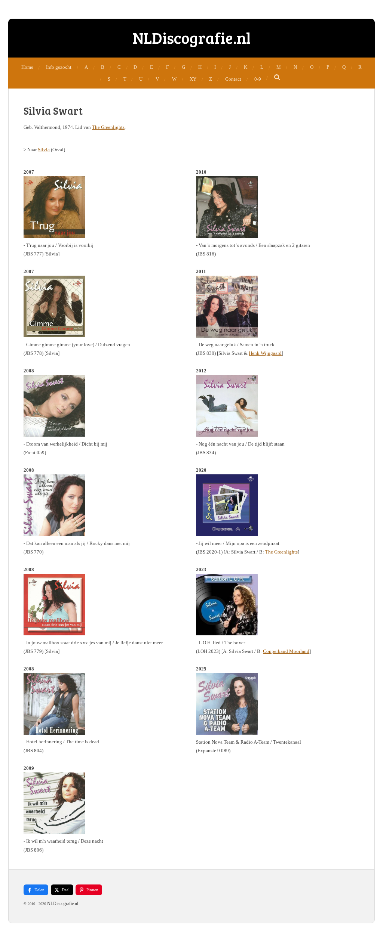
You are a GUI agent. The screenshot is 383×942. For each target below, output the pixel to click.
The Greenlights (108, 127)
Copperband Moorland (286, 651)
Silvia (44, 149)
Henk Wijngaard (265, 353)
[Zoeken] (277, 77)
